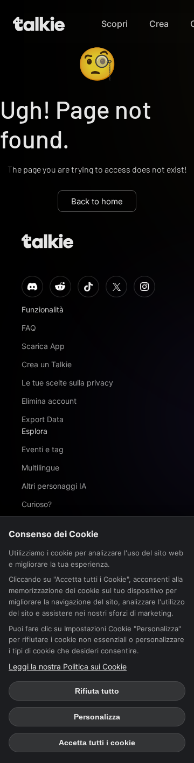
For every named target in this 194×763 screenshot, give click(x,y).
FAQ (29, 327)
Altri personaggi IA (54, 485)
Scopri (114, 23)
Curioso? (37, 504)
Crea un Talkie (47, 364)
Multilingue (40, 467)
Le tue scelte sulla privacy (67, 382)
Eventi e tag (43, 449)
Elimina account (49, 400)
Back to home (97, 201)
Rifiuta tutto (97, 691)
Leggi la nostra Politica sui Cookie (68, 666)
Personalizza (97, 716)
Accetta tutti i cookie (97, 742)
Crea (159, 23)
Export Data (43, 419)
